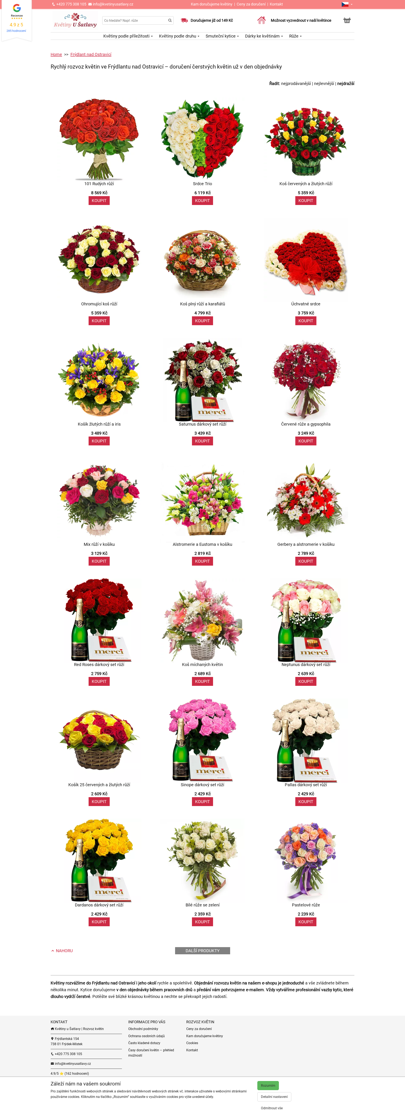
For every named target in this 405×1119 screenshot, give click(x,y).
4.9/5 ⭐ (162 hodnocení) (70, 1074)
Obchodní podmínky (143, 1029)
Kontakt (276, 4)
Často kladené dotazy (144, 1043)
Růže (294, 36)
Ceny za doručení (251, 4)
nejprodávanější (296, 83)
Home (56, 54)
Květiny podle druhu (178, 36)
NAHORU (64, 950)
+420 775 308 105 (70, 4)
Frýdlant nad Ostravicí (90, 54)
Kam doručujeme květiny (211, 4)
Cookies (192, 1043)
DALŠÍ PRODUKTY (203, 950)
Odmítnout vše (272, 1108)
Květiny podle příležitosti (127, 36)
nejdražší (345, 83)
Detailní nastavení (274, 1097)
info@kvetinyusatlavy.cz (112, 4)
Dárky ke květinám (263, 36)
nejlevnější (324, 83)
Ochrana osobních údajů (146, 1036)
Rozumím (268, 1086)
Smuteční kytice (221, 36)
